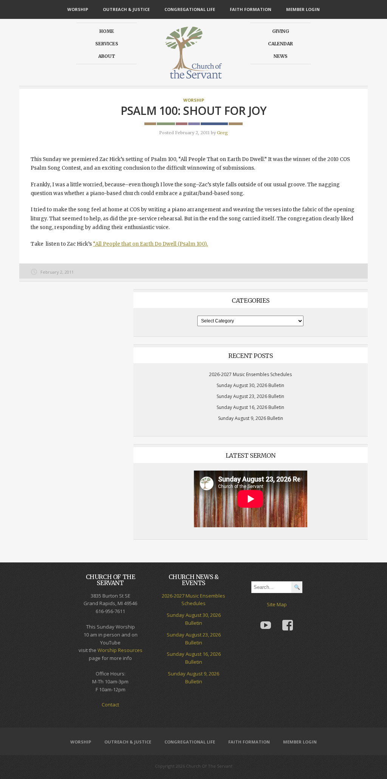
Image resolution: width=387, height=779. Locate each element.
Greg (222, 132)
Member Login (303, 9)
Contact (110, 704)
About (106, 56)
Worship (77, 9)
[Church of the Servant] (193, 75)
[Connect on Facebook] (288, 619)
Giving (280, 31)
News (281, 56)
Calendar (280, 43)
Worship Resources (120, 650)
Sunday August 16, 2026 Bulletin (250, 407)
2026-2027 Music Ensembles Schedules (250, 374)
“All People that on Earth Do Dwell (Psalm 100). (150, 244)
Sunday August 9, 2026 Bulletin (250, 418)
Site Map (277, 604)
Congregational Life (189, 9)
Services (106, 43)
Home (106, 31)
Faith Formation (250, 9)
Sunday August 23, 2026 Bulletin (250, 396)
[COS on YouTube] (266, 619)
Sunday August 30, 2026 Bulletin (250, 385)
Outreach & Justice (126, 9)
